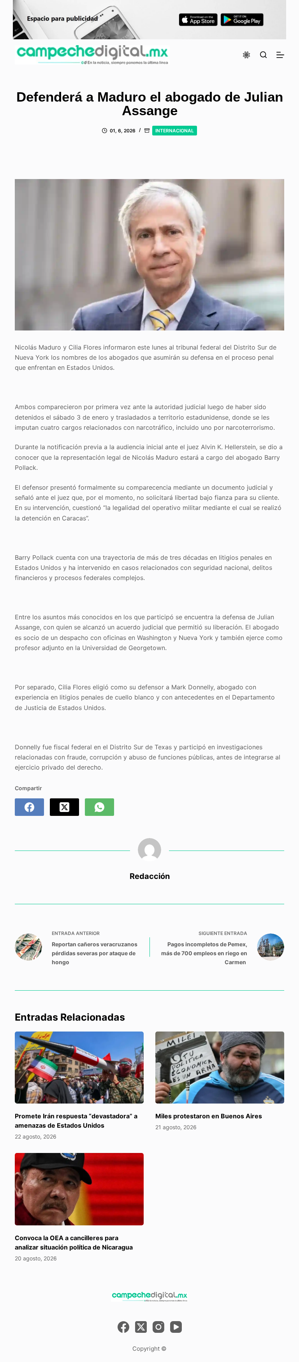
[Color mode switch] (246, 55)
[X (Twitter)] (64, 807)
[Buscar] (263, 54)
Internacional (174, 131)
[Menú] (280, 55)
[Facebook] (29, 807)
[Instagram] (158, 1327)
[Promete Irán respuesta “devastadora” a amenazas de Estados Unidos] (79, 1068)
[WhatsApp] (99, 807)
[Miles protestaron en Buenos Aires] (219, 1068)
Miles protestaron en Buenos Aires (208, 1116)
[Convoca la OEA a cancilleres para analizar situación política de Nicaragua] (79, 1189)
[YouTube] (176, 1327)
